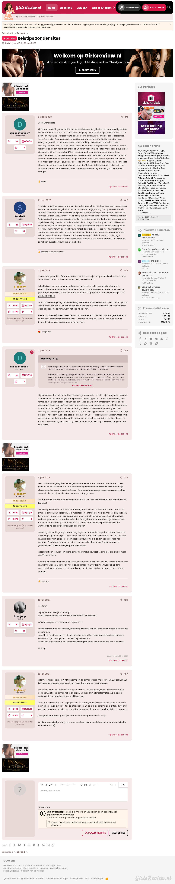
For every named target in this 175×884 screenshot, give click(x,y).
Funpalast (64, 318)
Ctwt (163, 168)
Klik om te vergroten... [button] (83, 385)
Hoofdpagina (97, 878)
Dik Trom (154, 178)
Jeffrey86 (142, 183)
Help (87, 878)
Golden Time (103, 318)
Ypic (166, 163)
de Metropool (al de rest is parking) (21, 319)
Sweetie (147, 200)
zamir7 (157, 170)
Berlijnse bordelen (46, 295)
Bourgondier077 (154, 150)
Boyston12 (142, 150)
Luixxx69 (153, 208)
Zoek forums (47, 16)
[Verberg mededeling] (170, 24)
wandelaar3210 (144, 198)
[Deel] (122, 117)
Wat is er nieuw (102, 7)
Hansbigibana (151, 193)
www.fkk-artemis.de (89, 289)
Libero (162, 188)
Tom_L (141, 153)
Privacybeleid (76, 878)
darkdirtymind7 (12, 43)
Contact (40, 878)
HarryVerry (158, 183)
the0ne (166, 158)
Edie (148, 178)
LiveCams (66, 7)
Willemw (141, 178)
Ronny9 (153, 185)
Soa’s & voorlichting (150, 297)
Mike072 (141, 165)
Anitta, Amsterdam (150, 236)
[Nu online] (20, 283)
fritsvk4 (148, 188)
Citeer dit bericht (119, 186)
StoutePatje (143, 195)
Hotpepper (160, 180)
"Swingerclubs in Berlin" (49, 715)
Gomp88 (153, 205)
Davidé (141, 180)
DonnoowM (143, 203)
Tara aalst (151, 260)
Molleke (155, 200)
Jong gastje (163, 208)
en (52, 252)
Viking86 (161, 185)
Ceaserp (165, 155)
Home (51, 7)
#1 (126, 116)
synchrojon (143, 158)
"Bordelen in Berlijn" (50, 722)
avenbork (142, 190)
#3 (126, 270)
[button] (42, 785)
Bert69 (154, 175)
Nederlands (28, 878)
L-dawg (153, 173)
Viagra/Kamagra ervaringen (151, 288)
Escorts (145, 268)
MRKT (162, 190)
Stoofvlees (142, 170)
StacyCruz (159, 163)
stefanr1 (155, 188)
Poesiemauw (153, 190)
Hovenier (152, 158)
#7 (126, 673)
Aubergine (156, 155)
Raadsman (164, 203)
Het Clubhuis (147, 256)
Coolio (161, 193)
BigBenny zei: (48, 358)
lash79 (163, 200)
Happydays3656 (154, 160)
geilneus (159, 153)
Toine (147, 208)
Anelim (141, 208)
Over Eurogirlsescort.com (155, 249)
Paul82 (150, 183)
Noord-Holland (148, 245)
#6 (126, 600)
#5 (126, 477)
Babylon (121, 302)
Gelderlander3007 (146, 163)
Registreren (88, 70)
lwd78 (159, 158)
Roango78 (149, 180)
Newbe (156, 168)
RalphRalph (163, 205)
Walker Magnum (153, 165)
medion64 (148, 168)
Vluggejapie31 (144, 155)
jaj (163, 150)
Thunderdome (144, 175)
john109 (141, 188)
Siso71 (150, 170)
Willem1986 (149, 153)
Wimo (161, 178)
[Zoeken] (169, 7)
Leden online (151, 146)
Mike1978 (165, 321)
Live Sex (82, 7)
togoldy (141, 210)
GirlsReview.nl (12, 878)
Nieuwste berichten (157, 230)
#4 (126, 350)
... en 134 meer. (144, 213)
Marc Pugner (143, 185)
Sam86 (141, 193)
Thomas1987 (163, 175)
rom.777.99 (153, 203)
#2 (126, 200)
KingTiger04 (143, 205)
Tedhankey (154, 195)
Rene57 (155, 198)
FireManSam (143, 173)
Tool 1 (166, 183)
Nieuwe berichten (27, 16)
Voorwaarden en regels (57, 878)
